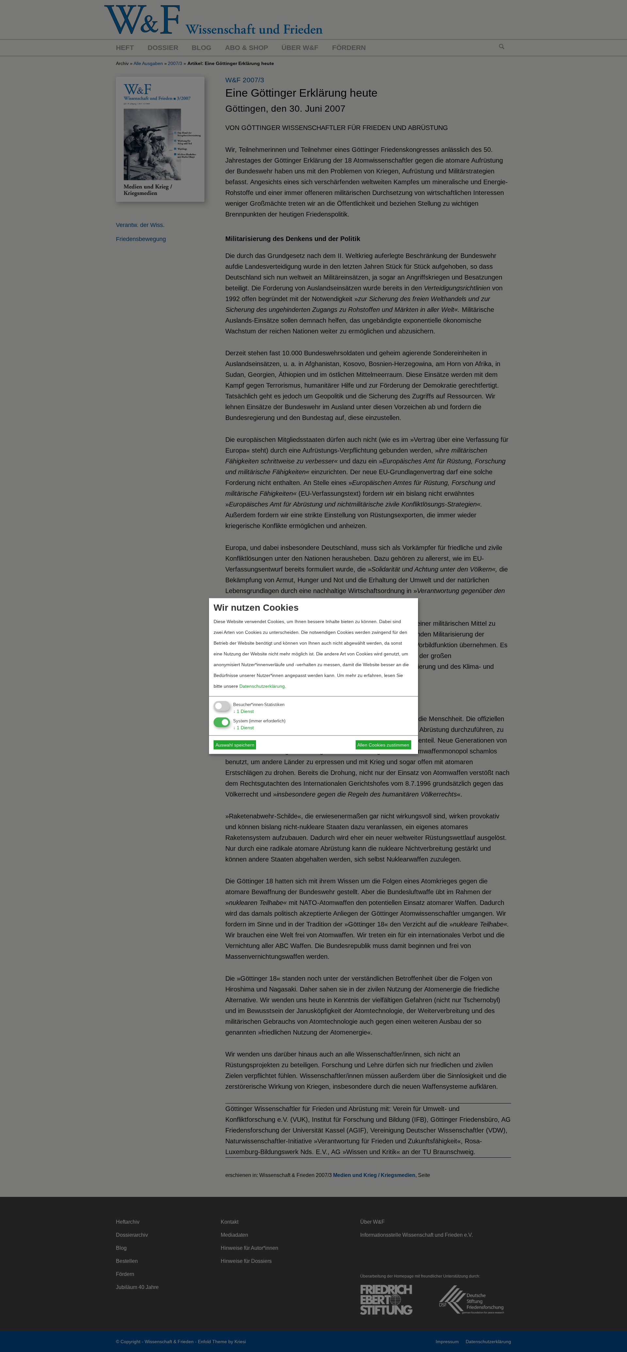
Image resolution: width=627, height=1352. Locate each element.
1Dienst (243, 711)
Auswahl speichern (235, 745)
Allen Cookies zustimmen (383, 745)
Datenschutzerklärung (262, 685)
